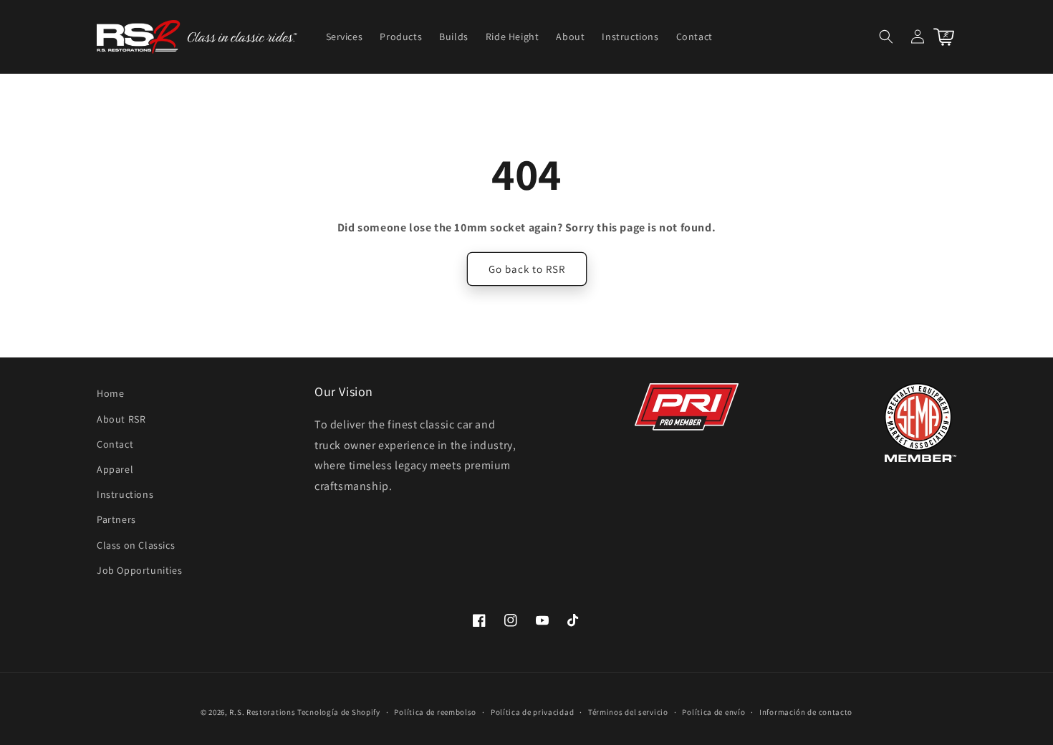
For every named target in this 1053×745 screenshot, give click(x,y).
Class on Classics (136, 545)
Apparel (115, 469)
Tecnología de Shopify (338, 712)
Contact (115, 444)
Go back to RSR (527, 269)
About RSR (121, 419)
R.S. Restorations (262, 712)
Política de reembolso (435, 712)
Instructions (125, 494)
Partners (116, 519)
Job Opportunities (139, 570)
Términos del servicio (628, 712)
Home (110, 393)
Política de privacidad (532, 712)
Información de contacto (805, 712)
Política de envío (713, 712)
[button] (886, 36)
